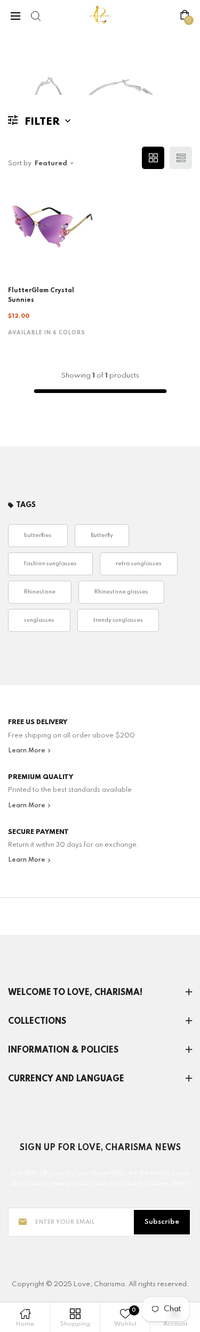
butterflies (38, 536)
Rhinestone (39, 592)
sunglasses (39, 620)
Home (18, 73)
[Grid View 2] (153, 158)
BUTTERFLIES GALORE (77, 73)
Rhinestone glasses (121, 592)
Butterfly (102, 536)
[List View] (181, 158)
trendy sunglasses (118, 620)
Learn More (27, 751)
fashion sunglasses (50, 564)
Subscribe (162, 1221)
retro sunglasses (139, 564)
